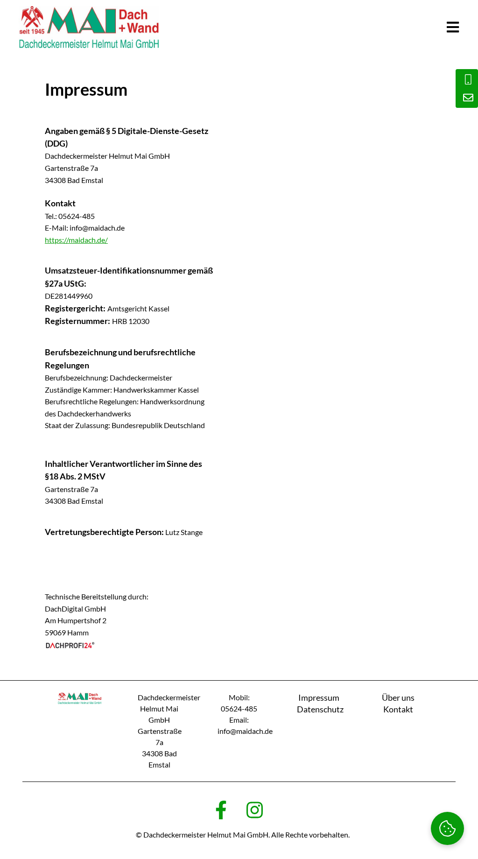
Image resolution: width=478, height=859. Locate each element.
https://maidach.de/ (76, 239)
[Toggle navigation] (453, 27)
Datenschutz (320, 709)
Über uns (398, 697)
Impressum (318, 697)
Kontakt (398, 709)
